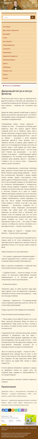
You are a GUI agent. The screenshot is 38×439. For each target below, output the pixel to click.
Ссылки (5, 78)
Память (5, 74)
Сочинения (6, 49)
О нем (5, 38)
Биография (6, 34)
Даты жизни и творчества (11, 30)
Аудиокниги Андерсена (10, 56)
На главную (6, 26)
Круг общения (7, 41)
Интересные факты (9, 60)
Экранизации (7, 52)
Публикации (7, 67)
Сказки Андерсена (9, 45)
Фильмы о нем (7, 71)
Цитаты (5, 63)
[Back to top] (33, 434)
